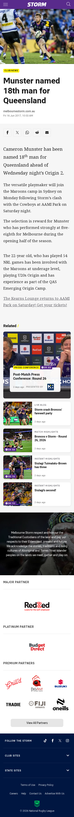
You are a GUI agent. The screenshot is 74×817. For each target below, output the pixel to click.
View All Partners (37, 723)
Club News (11, 70)
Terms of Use (28, 784)
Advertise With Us (54, 793)
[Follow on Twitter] (60, 740)
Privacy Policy (45, 784)
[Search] (68, 4)
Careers (14, 793)
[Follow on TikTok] (45, 740)
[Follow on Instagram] (67, 740)
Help (23, 793)
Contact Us (35, 793)
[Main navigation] (5, 4)
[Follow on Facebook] (52, 740)
